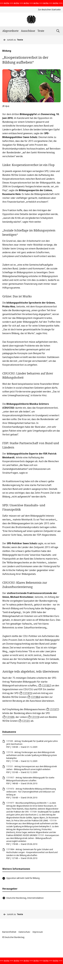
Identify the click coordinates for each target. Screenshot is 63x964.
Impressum (38, 931)
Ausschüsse (28, 31)
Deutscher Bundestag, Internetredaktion (25, 897)
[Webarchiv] (31, 19)
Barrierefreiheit (9, 931)
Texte (41, 31)
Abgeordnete (10, 31)
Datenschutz (24, 931)
